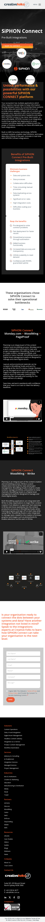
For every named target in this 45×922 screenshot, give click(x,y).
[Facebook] (14, 897)
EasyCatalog (8, 822)
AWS (5, 828)
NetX (6, 815)
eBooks (6, 836)
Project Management (11, 768)
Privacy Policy (13, 693)
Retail (6, 792)
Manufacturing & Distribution (14, 786)
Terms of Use (32, 691)
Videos (6, 842)
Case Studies (8, 839)
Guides (6, 845)
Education (7, 783)
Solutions (8, 726)
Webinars (7, 851)
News (6, 854)
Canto (6, 812)
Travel (6, 795)
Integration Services (11, 762)
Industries (8, 773)
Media (6, 789)
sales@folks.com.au (12, 892)
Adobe (6, 825)
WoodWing (8, 809)
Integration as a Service (12, 742)
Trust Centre (8, 866)
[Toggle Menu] (40, 4)
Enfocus (7, 818)
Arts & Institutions (10, 777)
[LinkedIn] (5, 897)
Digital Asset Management (13, 735)
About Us (7, 863)
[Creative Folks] (16, 4)
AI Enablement (9, 759)
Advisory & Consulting (11, 756)
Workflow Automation (11, 748)
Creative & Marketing (11, 780)
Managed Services (10, 765)
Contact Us (8, 870)
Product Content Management (14, 745)
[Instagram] (18, 897)
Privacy (28, 920)
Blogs (6, 848)
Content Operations (11, 729)
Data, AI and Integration (12, 732)
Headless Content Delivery (13, 739)
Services (7, 752)
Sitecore (7, 806)
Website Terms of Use (33, 918)
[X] (10, 897)
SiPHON (7, 803)
